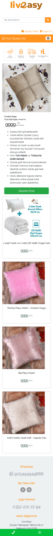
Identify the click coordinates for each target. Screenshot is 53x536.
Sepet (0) (47, 31)
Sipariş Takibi (31, 31)
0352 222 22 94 (27, 506)
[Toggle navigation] (48, 38)
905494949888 (28, 473)
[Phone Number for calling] (13, 532)
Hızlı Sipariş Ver (15, 38)
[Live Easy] (26, 5)
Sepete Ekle (27, 191)
